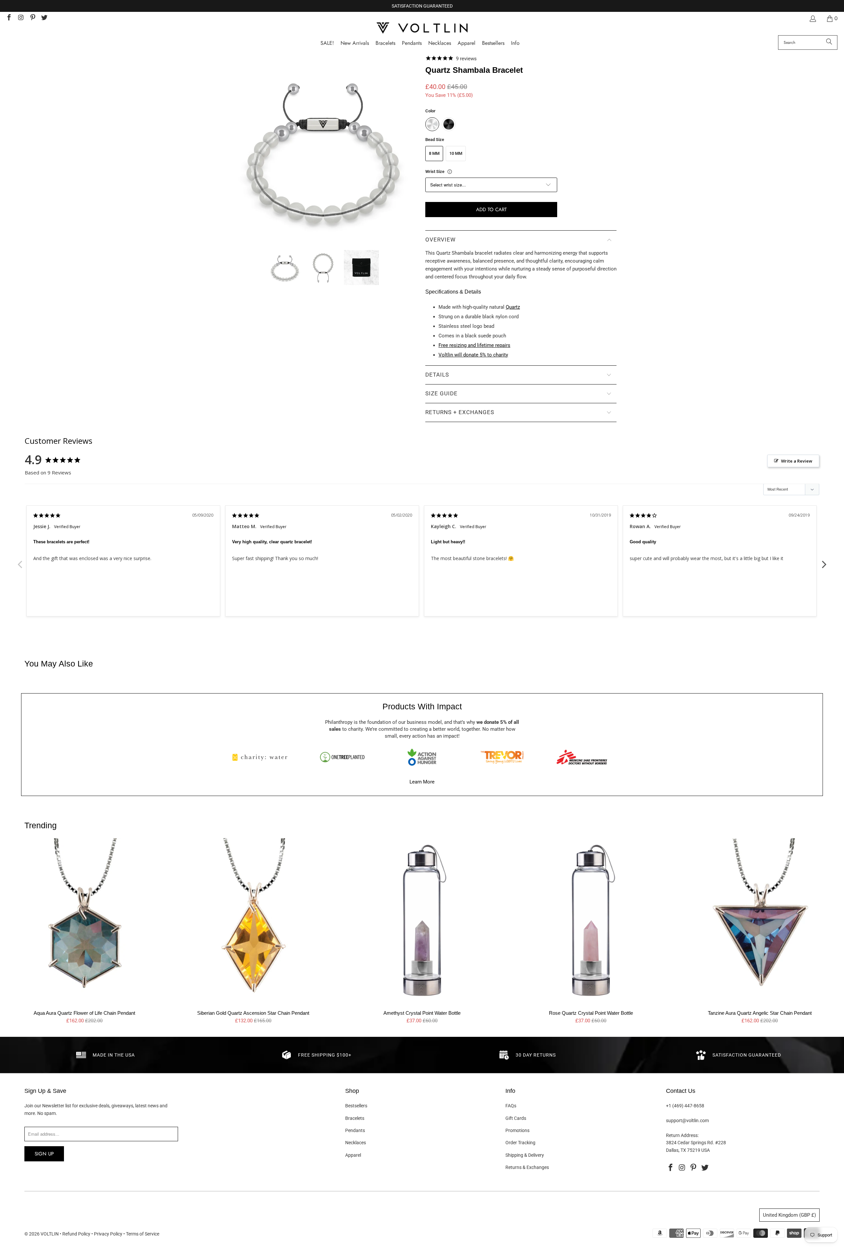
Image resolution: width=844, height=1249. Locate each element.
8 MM (434, 153)
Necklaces (355, 1142)
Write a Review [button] (796, 461)
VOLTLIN (50, 1233)
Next (824, 560)
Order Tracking (520, 1142)
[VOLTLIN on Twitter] (44, 18)
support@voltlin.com (687, 1120)
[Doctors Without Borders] (582, 757)
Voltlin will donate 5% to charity (473, 355)
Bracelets (354, 1118)
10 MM (455, 153)
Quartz (513, 307)
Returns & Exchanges (527, 1167)
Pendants (355, 1130)
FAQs (510, 1105)
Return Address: (682, 1135)
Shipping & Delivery (524, 1155)
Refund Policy (76, 1233)
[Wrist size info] (449, 171)
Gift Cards (515, 1118)
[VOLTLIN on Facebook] (8, 18)
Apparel (353, 1155)
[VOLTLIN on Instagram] (20, 18)
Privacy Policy (108, 1233)
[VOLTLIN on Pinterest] (32, 18)
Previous (19, 560)
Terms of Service (142, 1233)
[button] (515, 43)
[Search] (829, 42)
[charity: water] (262, 757)
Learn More (422, 782)
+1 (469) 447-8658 (685, 1105)
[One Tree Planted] (342, 757)
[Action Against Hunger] (422, 757)
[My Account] (812, 18)
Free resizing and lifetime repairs (474, 345)
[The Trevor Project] (502, 757)
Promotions (517, 1130)
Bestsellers (356, 1105)
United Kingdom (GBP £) (789, 1215)
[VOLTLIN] (422, 28)
